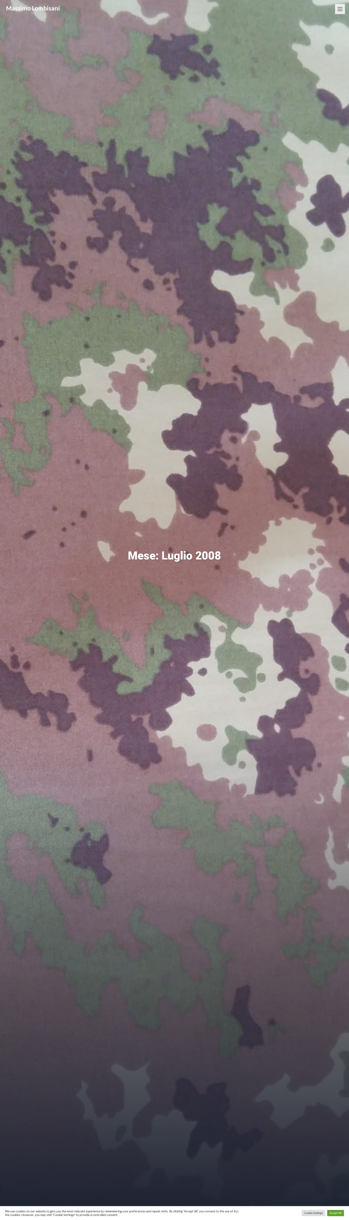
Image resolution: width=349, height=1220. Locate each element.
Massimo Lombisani (33, 8)
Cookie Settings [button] (313, 1213)
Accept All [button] (336, 1213)
